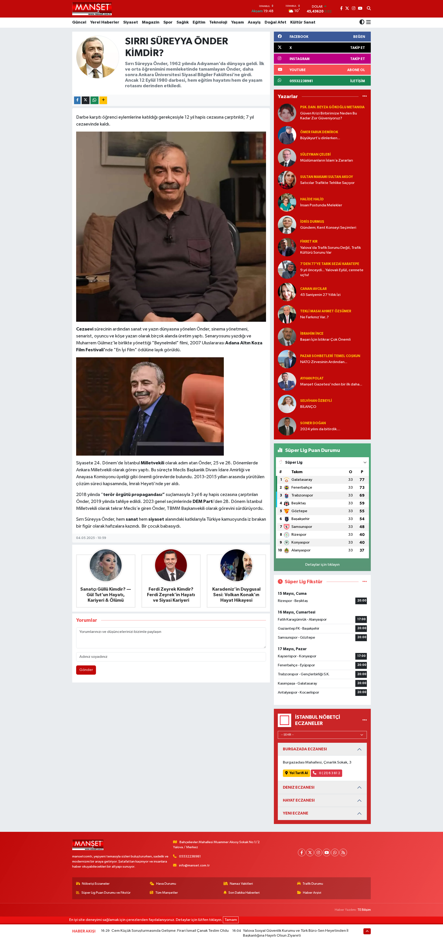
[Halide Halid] (287, 202)
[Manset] (92, 8)
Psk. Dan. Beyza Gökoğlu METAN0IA (332, 107)
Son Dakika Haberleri (244, 892)
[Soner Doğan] (287, 426)
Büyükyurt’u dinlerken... (320, 138)
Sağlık (183, 22)
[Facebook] (301, 852)
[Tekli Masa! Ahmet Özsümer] (287, 314)
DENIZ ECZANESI (298, 787)
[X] (310, 852)
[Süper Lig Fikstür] (364, 582)
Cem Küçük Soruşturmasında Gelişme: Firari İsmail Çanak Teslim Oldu (170, 931)
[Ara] (369, 9)
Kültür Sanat (302, 22)
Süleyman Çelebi (315, 154)
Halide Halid (312, 199)
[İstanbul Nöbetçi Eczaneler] (364, 720)
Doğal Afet (275, 22)
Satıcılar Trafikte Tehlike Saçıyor (327, 183)
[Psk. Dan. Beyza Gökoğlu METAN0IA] (287, 113)
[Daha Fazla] (103, 100)
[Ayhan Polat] (287, 381)
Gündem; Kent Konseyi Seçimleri (328, 228)
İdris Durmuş (312, 221)
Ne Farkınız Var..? (314, 317)
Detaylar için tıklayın (322, 565)
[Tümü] (364, 97)
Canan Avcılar (313, 289)
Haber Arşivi (312, 892)
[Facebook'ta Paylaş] (77, 100)
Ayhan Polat (312, 378)
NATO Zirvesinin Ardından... (323, 362)
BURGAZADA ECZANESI (305, 749)
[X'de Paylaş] (86, 100)
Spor (168, 22)
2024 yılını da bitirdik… (320, 429)
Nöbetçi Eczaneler (96, 883)
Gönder (86, 670)
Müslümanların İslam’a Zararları (326, 160)
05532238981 (190, 856)
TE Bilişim (364, 909)
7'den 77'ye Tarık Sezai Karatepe (329, 264)
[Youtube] (326, 852)
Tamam (230, 920)
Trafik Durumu (312, 883)
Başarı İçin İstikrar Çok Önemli (325, 340)
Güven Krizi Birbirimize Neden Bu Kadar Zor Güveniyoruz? (328, 115)
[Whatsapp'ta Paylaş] (94, 100)
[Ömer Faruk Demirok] (287, 135)
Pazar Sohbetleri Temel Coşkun (330, 356)
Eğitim (199, 22)
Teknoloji (218, 22)
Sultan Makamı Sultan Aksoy (326, 177)
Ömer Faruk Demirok (319, 132)
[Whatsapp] (335, 852)
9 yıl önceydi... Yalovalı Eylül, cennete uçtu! (331, 272)
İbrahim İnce (311, 333)
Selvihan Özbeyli (316, 401)
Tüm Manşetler (166, 892)
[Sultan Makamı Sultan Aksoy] (287, 180)
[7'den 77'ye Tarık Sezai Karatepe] (287, 269)
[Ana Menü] (367, 23)
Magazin (150, 22)
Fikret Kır (308, 241)
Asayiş (254, 22)
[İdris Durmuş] (287, 225)
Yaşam (237, 22)
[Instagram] (318, 852)
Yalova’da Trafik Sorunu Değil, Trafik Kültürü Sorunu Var (330, 250)
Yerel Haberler (104, 22)
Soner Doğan (313, 423)
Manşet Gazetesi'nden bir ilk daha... (331, 384)
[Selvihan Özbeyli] (287, 404)
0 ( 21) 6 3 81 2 (329, 773)
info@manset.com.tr (194, 865)
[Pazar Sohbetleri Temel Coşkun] (287, 359)
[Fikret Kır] (287, 247)
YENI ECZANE (295, 813)
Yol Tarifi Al (299, 773)
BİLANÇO (308, 407)
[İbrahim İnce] (287, 337)
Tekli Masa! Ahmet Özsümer (325, 311)
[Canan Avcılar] (287, 292)
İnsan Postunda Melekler (321, 205)
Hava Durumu (166, 883)
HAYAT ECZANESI (299, 800)
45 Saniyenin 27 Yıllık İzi (320, 295)
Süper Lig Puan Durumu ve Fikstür (106, 892)
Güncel (79, 22)
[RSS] (343, 852)
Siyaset (130, 22)
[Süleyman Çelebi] (287, 157)
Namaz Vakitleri (241, 883)
